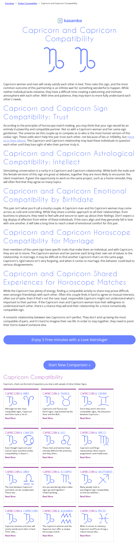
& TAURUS (58, 406)
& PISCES (94, 523)
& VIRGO (94, 445)
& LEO (57, 445)
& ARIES (18, 406)
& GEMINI (95, 406)
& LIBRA (19, 484)
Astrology (9, 3)
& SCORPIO (58, 484)
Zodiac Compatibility (27, 3)
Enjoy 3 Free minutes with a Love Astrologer (70, 339)
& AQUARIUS (58, 523)
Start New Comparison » (69, 364)
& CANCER (19, 445)
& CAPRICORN (21, 523)
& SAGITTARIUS (96, 484)
